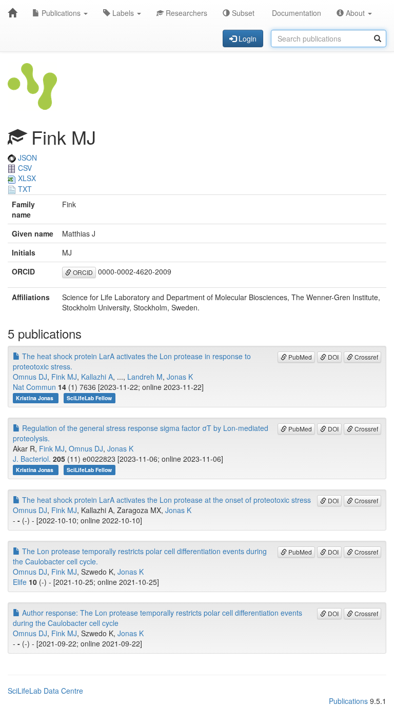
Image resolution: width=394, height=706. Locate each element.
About (355, 13)
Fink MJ (64, 376)
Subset (242, 13)
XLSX (26, 178)
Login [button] (247, 38)
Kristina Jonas (35, 398)
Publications (61, 13)
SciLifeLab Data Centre (45, 690)
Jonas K (180, 376)
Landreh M (145, 376)
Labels (123, 13)
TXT (24, 189)
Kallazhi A (97, 376)
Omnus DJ (30, 376)
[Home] (12, 13)
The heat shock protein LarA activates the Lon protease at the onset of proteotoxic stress (165, 500)
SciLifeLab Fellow (89, 398)
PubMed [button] (299, 356)
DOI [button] (332, 356)
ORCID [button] (82, 272)
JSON (26, 157)
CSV (24, 168)
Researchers (185, 13)
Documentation (295, 13)
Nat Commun (34, 387)
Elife (20, 582)
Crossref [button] (365, 356)
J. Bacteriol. (32, 459)
